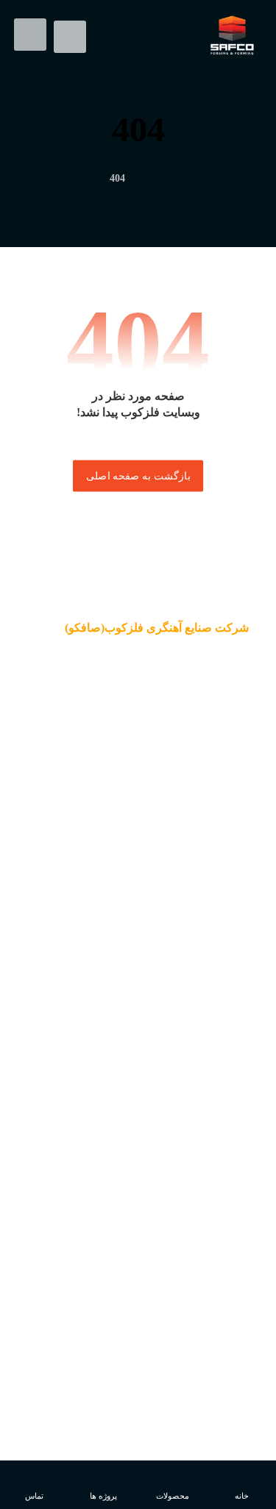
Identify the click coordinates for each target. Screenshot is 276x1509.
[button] (30, 34)
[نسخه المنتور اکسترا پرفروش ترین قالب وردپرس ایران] (232, 35)
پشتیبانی (138, 938)
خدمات (138, 1115)
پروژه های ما (138, 1159)
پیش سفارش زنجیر (138, 1335)
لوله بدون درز (138, 1290)
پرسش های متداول (138, 916)
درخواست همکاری (138, 1004)
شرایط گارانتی (138, 1268)
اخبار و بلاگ (138, 1137)
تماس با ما (138, 1181)
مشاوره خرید (138, 960)
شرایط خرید (138, 1313)
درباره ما (138, 1093)
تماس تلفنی (138, 982)
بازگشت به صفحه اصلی (138, 475)
